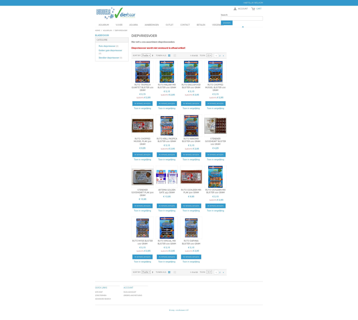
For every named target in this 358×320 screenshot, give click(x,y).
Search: (224, 15)
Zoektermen (100, 295)
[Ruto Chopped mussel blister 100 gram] (215, 72)
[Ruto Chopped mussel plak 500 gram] (142, 125)
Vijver (119, 25)
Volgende (223, 56)
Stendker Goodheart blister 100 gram (215, 141)
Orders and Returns (133, 295)
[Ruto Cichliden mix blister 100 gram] (215, 177)
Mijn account (130, 292)
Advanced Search (103, 299)
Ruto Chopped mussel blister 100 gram (215, 87)
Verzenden (218, 25)
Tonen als (161, 55)
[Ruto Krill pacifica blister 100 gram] (167, 125)
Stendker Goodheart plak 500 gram (142, 192)
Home (97, 30)
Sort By (137, 55)
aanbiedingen (152, 25)
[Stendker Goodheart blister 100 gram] (215, 125)
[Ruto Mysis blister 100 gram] (142, 228)
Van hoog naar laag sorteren (153, 55)
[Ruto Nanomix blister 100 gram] (191, 125)
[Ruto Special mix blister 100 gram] (167, 228)
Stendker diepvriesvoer (110, 57)
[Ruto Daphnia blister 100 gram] (191, 228)
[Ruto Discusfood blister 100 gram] (191, 72)
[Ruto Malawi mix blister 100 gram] (167, 72)
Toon (202, 55)
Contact (185, 25)
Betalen (201, 25)
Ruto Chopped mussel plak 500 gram (142, 141)
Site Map (99, 292)
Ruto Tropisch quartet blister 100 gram (142, 87)
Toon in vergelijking (142, 108)
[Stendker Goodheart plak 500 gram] (142, 177)
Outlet (169, 25)
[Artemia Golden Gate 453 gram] (167, 177)
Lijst (174, 55)
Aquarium (104, 25)
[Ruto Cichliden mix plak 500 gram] (191, 177)
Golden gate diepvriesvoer (110, 52)
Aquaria (133, 25)
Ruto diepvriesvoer (108, 46)
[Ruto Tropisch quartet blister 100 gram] (142, 72)
